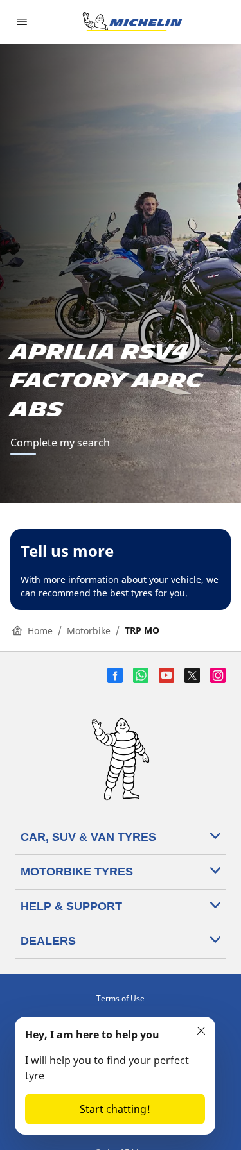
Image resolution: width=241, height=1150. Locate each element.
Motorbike (89, 631)
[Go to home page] (132, 21)
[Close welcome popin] (201, 1031)
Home (40, 631)
